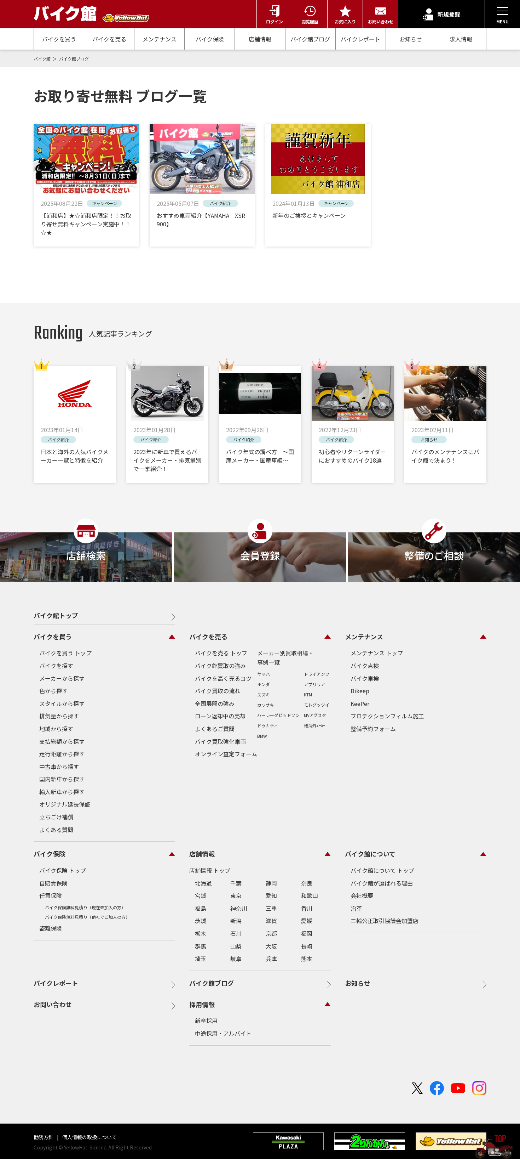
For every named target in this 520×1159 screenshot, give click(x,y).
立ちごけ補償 (56, 817)
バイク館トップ (56, 615)
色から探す (53, 690)
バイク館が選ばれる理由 (382, 883)
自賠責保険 (53, 883)
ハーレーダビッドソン (278, 715)
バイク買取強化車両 (220, 741)
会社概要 (362, 895)
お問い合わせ (53, 1004)
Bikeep (360, 690)
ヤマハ (263, 674)
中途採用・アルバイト (223, 1033)
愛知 (271, 895)
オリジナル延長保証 (64, 804)
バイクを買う (59, 39)
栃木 (200, 933)
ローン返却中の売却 (220, 716)
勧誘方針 (44, 1137)
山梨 (236, 946)
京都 (271, 933)
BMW (262, 736)
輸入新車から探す (62, 791)
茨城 (200, 920)
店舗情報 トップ (209, 870)
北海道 (203, 883)
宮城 (200, 895)
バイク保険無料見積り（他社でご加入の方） (87, 917)
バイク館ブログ (310, 39)
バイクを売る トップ (221, 653)
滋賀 (271, 920)
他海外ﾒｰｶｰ (314, 725)
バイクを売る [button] (208, 636)
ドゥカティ (267, 725)
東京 (236, 895)
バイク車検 (365, 678)
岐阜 (236, 958)
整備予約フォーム (373, 728)
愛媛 (306, 920)
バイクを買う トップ (65, 653)
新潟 (236, 920)
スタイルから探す (62, 703)
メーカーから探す (62, 678)
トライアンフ (316, 674)
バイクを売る (109, 39)
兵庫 (271, 958)
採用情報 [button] (202, 1004)
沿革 (356, 908)
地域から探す (56, 728)
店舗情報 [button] (202, 853)
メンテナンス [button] (364, 636)
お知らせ (410, 39)
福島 (200, 908)
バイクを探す (56, 665)
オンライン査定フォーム (226, 754)
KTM (308, 694)
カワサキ (265, 705)
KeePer (360, 703)
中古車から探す (59, 766)
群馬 (200, 946)
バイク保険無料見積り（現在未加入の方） (85, 907)
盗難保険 (50, 928)
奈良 (306, 883)
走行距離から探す (62, 754)
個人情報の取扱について (89, 1137)
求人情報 (461, 39)
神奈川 (238, 908)
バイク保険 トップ (62, 870)
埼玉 (200, 958)
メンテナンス (160, 39)
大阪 (271, 946)
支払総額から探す (62, 741)
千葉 (236, 883)
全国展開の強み (215, 703)
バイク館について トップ (382, 870)
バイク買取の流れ (217, 690)
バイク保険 (210, 39)
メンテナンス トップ (377, 653)
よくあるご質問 (215, 728)
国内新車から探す (62, 779)
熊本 (306, 958)
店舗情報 (260, 39)
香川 (306, 908)
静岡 (271, 883)
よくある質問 (56, 829)
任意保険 (50, 895)
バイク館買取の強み (220, 665)
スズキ (263, 694)
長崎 (306, 946)
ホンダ (263, 684)
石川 (236, 933)
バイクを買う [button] (53, 636)
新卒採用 (206, 1020)
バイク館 (43, 59)
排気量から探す (59, 716)
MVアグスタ (315, 715)
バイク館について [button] (370, 853)
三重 (271, 908)
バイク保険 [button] (49, 853)
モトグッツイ (316, 705)
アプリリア (314, 684)
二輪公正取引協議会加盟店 (384, 920)
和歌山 (309, 895)
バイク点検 (365, 665)
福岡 (306, 933)
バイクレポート (360, 39)
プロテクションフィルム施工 (387, 716)
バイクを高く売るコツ (223, 678)
